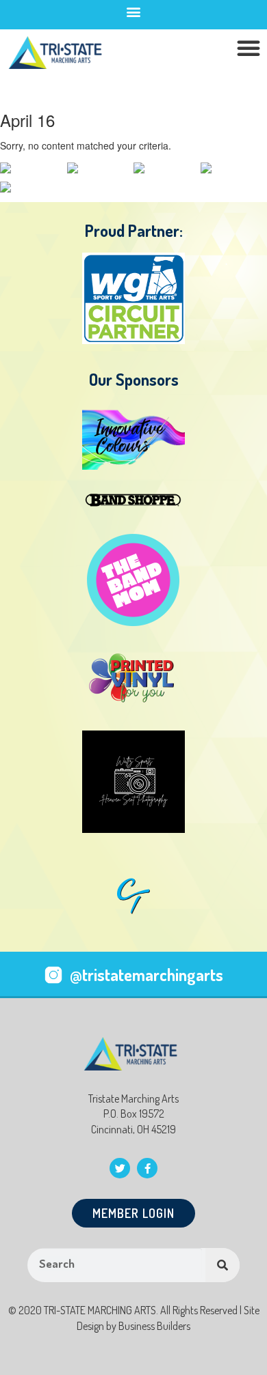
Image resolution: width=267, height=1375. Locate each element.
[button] (134, 11)
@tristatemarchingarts (146, 974)
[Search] (222, 1265)
